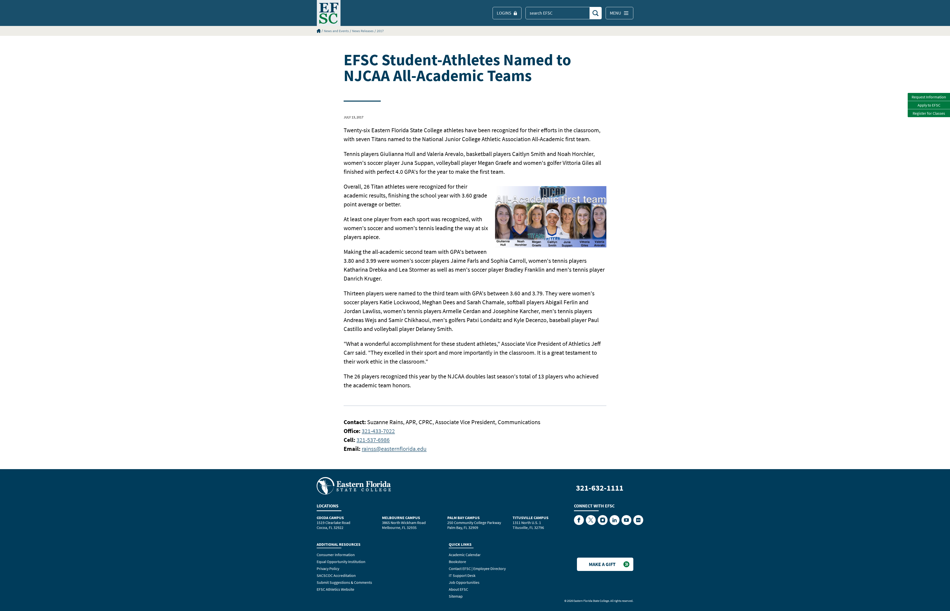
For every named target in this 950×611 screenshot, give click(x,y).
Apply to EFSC (929, 105)
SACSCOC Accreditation (336, 575)
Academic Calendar (465, 554)
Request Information (929, 96)
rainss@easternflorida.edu (394, 449)
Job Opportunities (464, 582)
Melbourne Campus (401, 517)
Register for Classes (929, 113)
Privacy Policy (328, 568)
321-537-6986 (373, 440)
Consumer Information (336, 554)
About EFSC (458, 589)
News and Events (336, 31)
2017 (380, 31)
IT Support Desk (462, 575)
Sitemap (456, 596)
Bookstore (457, 561)
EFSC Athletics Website (335, 589)
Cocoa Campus (330, 517)
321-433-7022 (378, 431)
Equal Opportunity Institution (341, 561)
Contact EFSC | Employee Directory (477, 568)
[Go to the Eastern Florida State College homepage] (354, 485)
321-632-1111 (599, 488)
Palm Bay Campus (463, 517)
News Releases (363, 31)
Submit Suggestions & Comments (344, 582)
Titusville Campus (530, 517)
